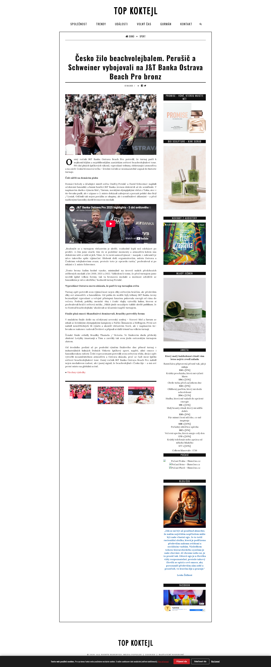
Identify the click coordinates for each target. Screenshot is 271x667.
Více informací (163, 661)
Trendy (101, 24)
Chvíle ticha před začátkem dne (185, 382)
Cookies (150, 654)
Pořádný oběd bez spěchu (184, 426)
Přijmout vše (181, 661)
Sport (143, 36)
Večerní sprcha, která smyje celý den (185, 433)
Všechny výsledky (76, 372)
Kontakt (186, 24)
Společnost (78, 24)
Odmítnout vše (200, 661)
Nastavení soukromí (171, 654)
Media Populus (132, 654)
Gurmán (165, 24)
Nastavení (215, 661)
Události (121, 24)
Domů (131, 36)
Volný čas (144, 24)
